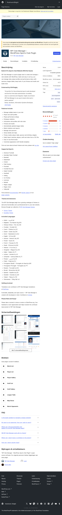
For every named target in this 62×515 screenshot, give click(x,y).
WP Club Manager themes (27, 207)
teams (58, 101)
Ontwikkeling (34, 61)
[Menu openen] (59, 2)
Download (57, 53)
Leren (33, 476)
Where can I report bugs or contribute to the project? (16, 438)
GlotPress (5, 289)
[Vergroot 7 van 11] (24, 343)
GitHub (30, 295)
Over (3, 476)
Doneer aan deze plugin (49, 161)
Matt (4, 491)
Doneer (49, 481)
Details (5, 61)
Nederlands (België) (10, 504)
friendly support (25, 192)
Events (49, 478)
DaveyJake (8, 464)
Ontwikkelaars (36, 481)
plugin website (5, 195)
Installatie (24, 61)
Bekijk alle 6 (57, 89)
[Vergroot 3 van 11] (11, 344)
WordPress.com (7, 489)
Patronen (19, 484)
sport (52, 98)
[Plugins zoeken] (17, 16)
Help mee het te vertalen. (47, 11)
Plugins (18, 481)
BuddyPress (6, 497)
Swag (49, 484)
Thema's (19, 478)
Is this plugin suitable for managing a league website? (16, 417)
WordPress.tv (36, 484)
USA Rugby (8, 105)
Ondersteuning (56, 61)
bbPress (5, 494)
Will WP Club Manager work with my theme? (14, 433)
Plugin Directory (6, 6)
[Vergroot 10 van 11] (38, 338)
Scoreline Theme (8, 213)
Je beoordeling (47, 134)
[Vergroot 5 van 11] (24, 317)
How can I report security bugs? (10, 442)
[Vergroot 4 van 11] (11, 353)
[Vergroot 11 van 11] (38, 353)
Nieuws (4, 478)
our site (37, 145)
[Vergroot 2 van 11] (11, 327)
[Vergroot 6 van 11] (24, 332)
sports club (57, 98)
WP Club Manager (18, 55)
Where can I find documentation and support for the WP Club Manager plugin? (13, 427)
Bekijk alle (57, 134)
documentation (14, 192)
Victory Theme (8, 210)
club (59, 92)
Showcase (19, 476)
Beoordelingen (14, 61)
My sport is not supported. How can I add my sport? (16, 422)
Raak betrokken (51, 476)
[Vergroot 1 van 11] (11, 317)
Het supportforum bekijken (50, 146)
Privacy (4, 484)
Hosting (4, 481)
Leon (25, 461)
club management (56, 95)
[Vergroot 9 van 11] (38, 317)
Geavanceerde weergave (50, 106)
